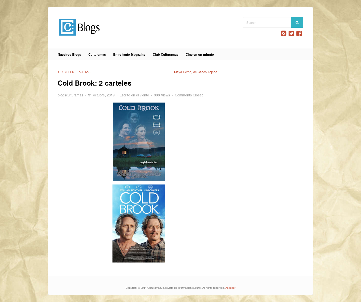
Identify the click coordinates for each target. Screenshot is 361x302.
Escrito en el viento (134, 94)
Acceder (230, 287)
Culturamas (97, 54)
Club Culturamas (165, 54)
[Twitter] (291, 33)
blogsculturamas (70, 94)
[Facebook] (299, 33)
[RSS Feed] (283, 33)
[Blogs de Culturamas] (79, 37)
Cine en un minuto (200, 54)
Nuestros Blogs (69, 54)
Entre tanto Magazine (129, 54)
